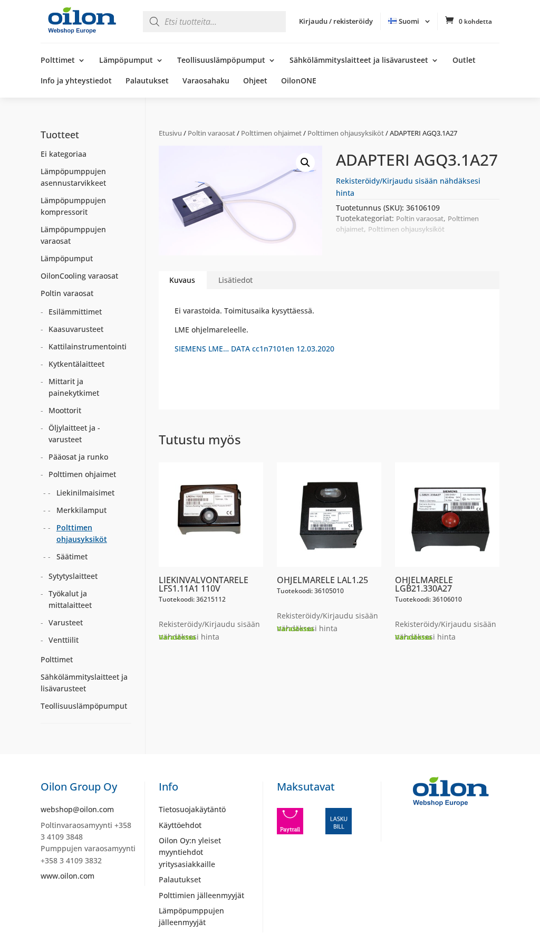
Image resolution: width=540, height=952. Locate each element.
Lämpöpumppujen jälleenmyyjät (191, 916)
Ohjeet (255, 81)
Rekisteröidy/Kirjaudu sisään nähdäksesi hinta (209, 630)
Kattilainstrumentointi (88, 346)
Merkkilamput (81, 510)
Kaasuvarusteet (76, 329)
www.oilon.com (67, 876)
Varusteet (66, 622)
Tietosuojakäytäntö (192, 809)
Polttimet (58, 60)
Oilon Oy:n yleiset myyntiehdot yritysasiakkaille (190, 852)
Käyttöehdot (180, 825)
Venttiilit (64, 640)
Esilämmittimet (75, 312)
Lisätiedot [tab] (235, 280)
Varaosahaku (205, 81)
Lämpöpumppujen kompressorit (73, 206)
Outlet (464, 60)
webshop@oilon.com (77, 809)
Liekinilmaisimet (85, 493)
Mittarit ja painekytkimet (74, 387)
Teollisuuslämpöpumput (221, 60)
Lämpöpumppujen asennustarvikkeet (73, 177)
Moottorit (65, 410)
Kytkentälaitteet (76, 364)
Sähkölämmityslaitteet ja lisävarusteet (359, 60)
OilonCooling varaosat (79, 276)
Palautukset (147, 81)
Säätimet (72, 556)
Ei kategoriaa (63, 154)
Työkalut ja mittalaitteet (70, 599)
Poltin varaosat (211, 133)
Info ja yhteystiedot (76, 81)
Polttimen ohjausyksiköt (345, 133)
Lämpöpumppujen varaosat (73, 235)
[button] (305, 162)
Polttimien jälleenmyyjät (201, 895)
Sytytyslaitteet (73, 576)
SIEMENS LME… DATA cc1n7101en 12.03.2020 (254, 349)
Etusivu (170, 133)
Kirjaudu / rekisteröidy (336, 21)
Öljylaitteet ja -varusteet (74, 433)
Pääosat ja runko (78, 457)
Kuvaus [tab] (182, 280)
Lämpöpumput (126, 60)
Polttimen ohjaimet (271, 133)
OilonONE (298, 81)
